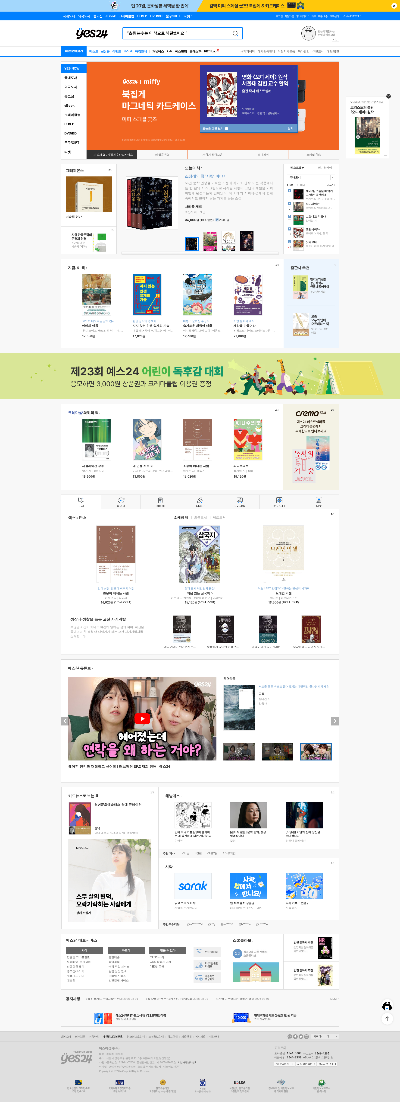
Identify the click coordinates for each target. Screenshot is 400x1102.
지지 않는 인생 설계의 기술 (151, 325)
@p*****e (262, 924)
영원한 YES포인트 (78, 957)
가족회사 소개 (325, 1036)
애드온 (71, 980)
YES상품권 (157, 966)
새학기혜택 (247, 51)
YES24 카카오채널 (290, 1036)
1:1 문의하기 (284, 1064)
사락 (169, 51)
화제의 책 (83, 413)
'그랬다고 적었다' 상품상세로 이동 (311, 220)
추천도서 (318, 51)
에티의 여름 (90, 325)
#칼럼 (198, 853)
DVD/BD (70, 133)
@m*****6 (227, 924)
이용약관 (94, 1036)
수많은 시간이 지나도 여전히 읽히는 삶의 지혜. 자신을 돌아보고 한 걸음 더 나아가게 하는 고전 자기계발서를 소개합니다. (107, 631)
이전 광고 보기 (333, 40)
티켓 (67, 152)
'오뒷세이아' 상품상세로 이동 (311, 233)
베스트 (93, 51)
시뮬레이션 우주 (93, 466)
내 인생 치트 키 (143, 466)
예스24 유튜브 (79, 668)
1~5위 (290, 185)
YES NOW (71, 68)
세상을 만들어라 (245, 325)
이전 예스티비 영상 (65, 721)
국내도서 (70, 78)
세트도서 (219, 517)
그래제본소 (75, 170)
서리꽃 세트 (193, 206)
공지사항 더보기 (334, 998)
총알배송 (114, 957)
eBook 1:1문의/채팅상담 (318, 1057)
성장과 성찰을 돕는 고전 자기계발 (98, 619)
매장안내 (141, 51)
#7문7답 (212, 853)
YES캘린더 (207, 952)
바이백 (128, 51)
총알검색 (114, 962)
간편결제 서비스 (119, 980)
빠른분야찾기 (74, 51)
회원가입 (289, 16)
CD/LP (69, 124)
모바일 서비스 (117, 975)
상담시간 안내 (327, 1064)
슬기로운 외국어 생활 (197, 325)
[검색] (235, 33)
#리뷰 (185, 853)
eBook (69, 105)
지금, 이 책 (76, 268)
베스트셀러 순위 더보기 (330, 184)
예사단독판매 (266, 51)
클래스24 (195, 51)
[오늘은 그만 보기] (387, 97)
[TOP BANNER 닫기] (394, 6)
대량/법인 (333, 51)
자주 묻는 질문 (306, 1064)
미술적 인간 (74, 216)
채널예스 (172, 796)
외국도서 (70, 87)
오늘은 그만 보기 (213, 128)
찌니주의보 (241, 466)
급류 (262, 694)
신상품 (105, 51)
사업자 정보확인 (186, 1062)
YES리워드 (207, 965)
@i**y (211, 924)
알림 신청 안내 (118, 971)
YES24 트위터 (301, 1036)
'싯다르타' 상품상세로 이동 (311, 246)
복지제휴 (200, 1036)
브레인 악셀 (284, 593)
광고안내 (172, 1036)
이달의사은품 (286, 51)
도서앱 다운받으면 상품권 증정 (242, 998)
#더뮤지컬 (229, 853)
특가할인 (303, 51)
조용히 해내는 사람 (196, 466)
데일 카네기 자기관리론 (266, 646)
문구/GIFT (71, 142)
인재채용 (80, 1036)
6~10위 (301, 185)
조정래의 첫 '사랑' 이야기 (206, 176)
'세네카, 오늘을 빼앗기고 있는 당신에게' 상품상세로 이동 (311, 195)
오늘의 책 (192, 168)
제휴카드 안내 (75, 975)
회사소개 (66, 1036)
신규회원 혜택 (75, 966)
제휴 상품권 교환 (160, 962)
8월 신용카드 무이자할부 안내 (112, 998)
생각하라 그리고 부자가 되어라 (312, 646)
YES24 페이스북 (295, 1036)
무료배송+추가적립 (79, 962)
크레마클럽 (72, 115)
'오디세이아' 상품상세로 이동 (311, 208)
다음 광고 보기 (337, 40)
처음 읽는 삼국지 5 (199, 593)
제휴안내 (186, 1036)
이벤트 (116, 51)
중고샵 (69, 96)
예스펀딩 (181, 51)
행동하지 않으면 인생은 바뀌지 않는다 (230, 646)
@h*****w (244, 924)
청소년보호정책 (136, 1036)
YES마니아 (157, 957)
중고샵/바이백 (75, 971)
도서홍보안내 (156, 1036)
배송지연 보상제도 (207, 977)
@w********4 (195, 924)
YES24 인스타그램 (306, 1036)
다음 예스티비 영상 (335, 721)
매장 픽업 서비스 (119, 966)
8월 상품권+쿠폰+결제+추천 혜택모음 (177, 998)
